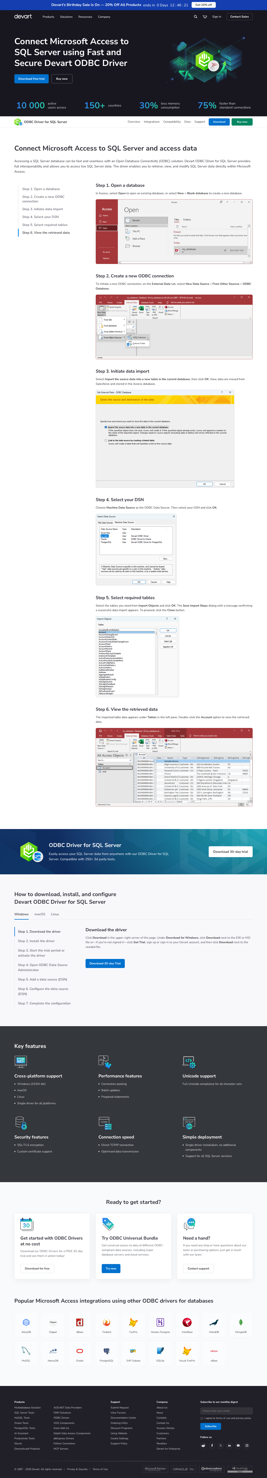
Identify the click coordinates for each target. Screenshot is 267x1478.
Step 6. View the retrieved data (46, 232)
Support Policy (119, 1443)
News (160, 1412)
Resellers (162, 1443)
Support (200, 122)
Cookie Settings (119, 1438)
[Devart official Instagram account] (247, 1445)
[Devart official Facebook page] (212, 1445)
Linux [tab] (55, 914)
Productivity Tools (24, 1438)
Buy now (62, 79)
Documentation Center (123, 1417)
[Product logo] (17, 121)
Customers (163, 1433)
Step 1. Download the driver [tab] (39, 931)
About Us (162, 1407)
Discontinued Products (27, 1448)
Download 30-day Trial (105, 963)
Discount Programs (121, 1428)
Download (219, 122)
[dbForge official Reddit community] (203, 1445)
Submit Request (120, 1407)
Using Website (119, 1433)
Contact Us (163, 1423)
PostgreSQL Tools (24, 1428)
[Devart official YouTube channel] (238, 1445)
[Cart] (204, 16)
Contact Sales (239, 17)
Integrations (152, 122)
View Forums (118, 1412)
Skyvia (18, 1443)
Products (48, 17)
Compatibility (172, 122)
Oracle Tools (21, 1423)
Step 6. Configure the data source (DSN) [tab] (43, 991)
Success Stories (165, 1428)
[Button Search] (195, 16)
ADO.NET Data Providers (68, 1407)
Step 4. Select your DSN (40, 217)
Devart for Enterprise (168, 1448)
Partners (161, 1438)
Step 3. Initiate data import (42, 209)
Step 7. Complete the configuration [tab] (44, 1003)
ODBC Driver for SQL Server (45, 122)
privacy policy (243, 1418)
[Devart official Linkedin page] (229, 1445)
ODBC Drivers (61, 1417)
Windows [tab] (21, 914)
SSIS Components (64, 1423)
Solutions (66, 17)
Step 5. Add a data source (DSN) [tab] (42, 979)
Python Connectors (64, 1443)
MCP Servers (61, 1448)
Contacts (162, 1417)
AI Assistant (21, 1433)
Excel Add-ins (61, 1428)
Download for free (37, 1269)
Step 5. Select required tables (45, 225)
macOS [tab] (40, 914)
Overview (134, 122)
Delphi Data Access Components (72, 1433)
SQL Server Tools (24, 1412)
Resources (85, 17)
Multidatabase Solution (27, 1407)
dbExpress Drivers (64, 1438)
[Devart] (27, 16)
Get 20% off (203, 5)
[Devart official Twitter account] (221, 1445)
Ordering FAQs (119, 1423)
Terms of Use (100, 1469)
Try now (111, 1269)
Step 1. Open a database (41, 189)
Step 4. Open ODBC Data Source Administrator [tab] (43, 967)
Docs (187, 122)
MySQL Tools (22, 1417)
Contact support (198, 1269)
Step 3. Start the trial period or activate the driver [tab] (41, 953)
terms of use (223, 1418)
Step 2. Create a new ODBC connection (43, 199)
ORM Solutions (62, 1412)
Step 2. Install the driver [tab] (36, 941)
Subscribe (211, 1426)
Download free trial (31, 79)
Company (104, 17)
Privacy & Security (77, 1469)
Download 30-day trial (230, 852)
